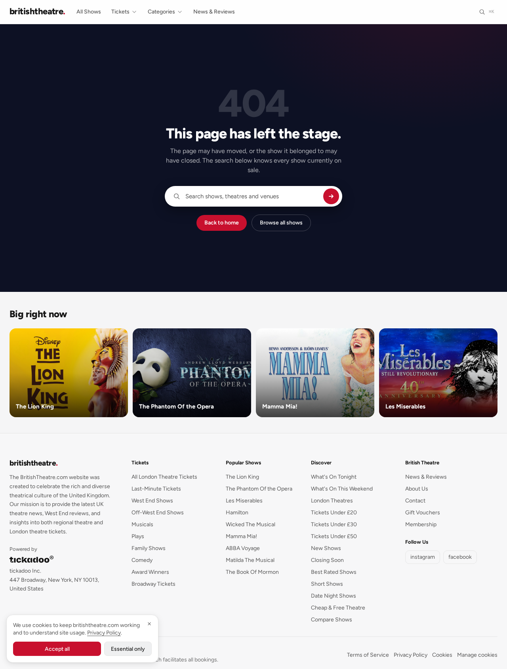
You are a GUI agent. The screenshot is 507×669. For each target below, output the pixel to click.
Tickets (120, 11)
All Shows (88, 11)
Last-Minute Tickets (156, 488)
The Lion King (242, 476)
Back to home (221, 222)
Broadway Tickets (153, 584)
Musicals (142, 524)
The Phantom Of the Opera (259, 488)
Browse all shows (281, 222)
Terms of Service (368, 655)
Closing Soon (327, 560)
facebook (460, 557)
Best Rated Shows (333, 572)
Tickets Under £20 (334, 512)
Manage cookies (477, 655)
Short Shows (327, 584)
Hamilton (237, 512)
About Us (416, 488)
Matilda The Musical (250, 560)
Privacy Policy (410, 655)
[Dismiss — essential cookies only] (149, 623)
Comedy (142, 560)
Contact (415, 500)
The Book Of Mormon (252, 572)
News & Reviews (214, 11)
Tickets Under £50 (334, 536)
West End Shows (152, 500)
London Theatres (332, 500)
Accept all (57, 649)
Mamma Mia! (241, 536)
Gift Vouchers (422, 512)
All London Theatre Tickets (164, 476)
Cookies (442, 655)
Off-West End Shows (158, 512)
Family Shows (149, 548)
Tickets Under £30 (334, 524)
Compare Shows (331, 619)
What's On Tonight (333, 476)
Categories (161, 11)
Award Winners (150, 572)
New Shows (326, 548)
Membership (420, 524)
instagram (422, 557)
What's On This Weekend (342, 488)
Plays (138, 536)
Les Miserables (244, 500)
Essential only (128, 649)
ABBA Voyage (243, 548)
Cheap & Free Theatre (338, 607)
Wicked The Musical (250, 524)
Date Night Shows (333, 595)
